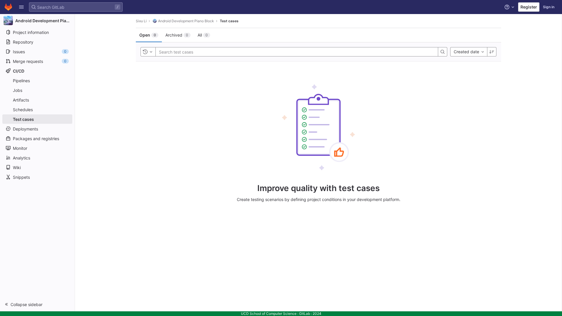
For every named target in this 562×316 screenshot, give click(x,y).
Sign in (548, 7)
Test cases (229, 21)
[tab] (149, 35)
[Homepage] (8, 7)
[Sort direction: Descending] (491, 51)
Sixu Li (141, 21)
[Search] (442, 51)
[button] (21, 7)
